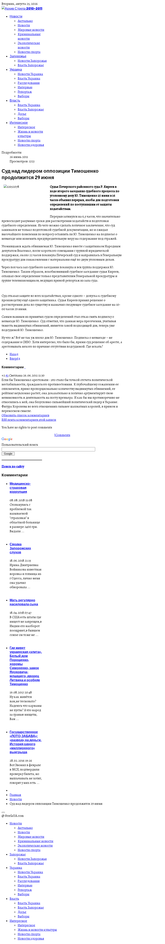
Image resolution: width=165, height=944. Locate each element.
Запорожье (18, 56)
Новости (16, 16)
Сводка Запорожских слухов (20, 548)
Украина (16, 69)
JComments (62, 435)
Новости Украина (30, 74)
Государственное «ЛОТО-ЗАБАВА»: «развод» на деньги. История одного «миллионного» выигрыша (25, 742)
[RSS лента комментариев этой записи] (24, 367)
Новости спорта (29, 52)
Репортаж (25, 92)
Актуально (25, 21)
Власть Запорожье (31, 65)
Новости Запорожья (32, 61)
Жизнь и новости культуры (30, 133)
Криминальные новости (29, 36)
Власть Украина (29, 78)
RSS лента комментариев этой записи (29, 420)
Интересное (19, 123)
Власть (15, 100)
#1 (7, 375)
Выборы (23, 96)
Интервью (25, 87)
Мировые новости (31, 30)
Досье (22, 114)
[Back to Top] (3, 812)
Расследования (29, 83)
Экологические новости (29, 45)
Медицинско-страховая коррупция (20, 488)
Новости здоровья (31, 145)
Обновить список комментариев (25, 415)
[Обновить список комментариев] (25, 367)
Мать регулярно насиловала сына (24, 602)
